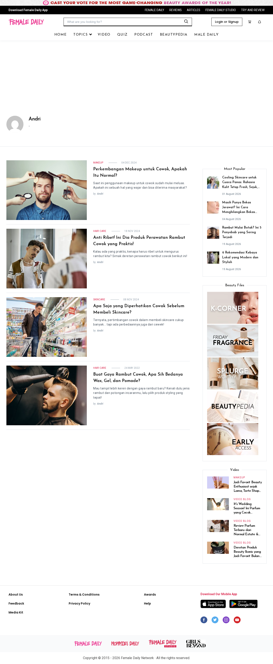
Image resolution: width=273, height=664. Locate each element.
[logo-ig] (226, 621)
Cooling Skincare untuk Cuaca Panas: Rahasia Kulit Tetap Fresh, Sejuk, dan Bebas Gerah (240, 183)
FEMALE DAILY (154, 10)
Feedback (16, 603)
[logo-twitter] (215, 621)
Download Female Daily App (28, 10)
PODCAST (143, 34)
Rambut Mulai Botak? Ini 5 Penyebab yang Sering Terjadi (241, 232)
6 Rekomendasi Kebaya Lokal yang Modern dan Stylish (240, 257)
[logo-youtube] (237, 621)
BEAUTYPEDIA (174, 34)
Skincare (99, 299)
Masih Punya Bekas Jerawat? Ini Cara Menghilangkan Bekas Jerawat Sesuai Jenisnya (240, 208)
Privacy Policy (79, 603)
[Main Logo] (26, 22)
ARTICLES (193, 10)
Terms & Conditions (84, 594)
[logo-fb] (203, 621)
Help (147, 603)
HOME (60, 34)
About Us (16, 594)
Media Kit (16, 612)
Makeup (98, 162)
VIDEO (104, 34)
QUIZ (122, 34)
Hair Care (99, 231)
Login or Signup (227, 22)
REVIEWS (175, 10)
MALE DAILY (206, 34)
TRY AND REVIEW (252, 10)
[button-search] (186, 21)
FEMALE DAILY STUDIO (220, 10)
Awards (150, 594)
